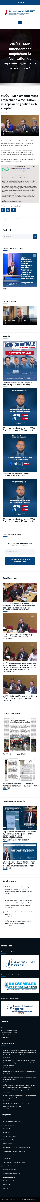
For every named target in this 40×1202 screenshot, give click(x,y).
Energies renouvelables (9, 218)
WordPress (15, 1199)
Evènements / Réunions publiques (12, 1162)
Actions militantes (8, 1125)
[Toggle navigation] (20, 22)
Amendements (18, 92)
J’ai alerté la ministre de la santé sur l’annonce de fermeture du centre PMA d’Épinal (20, 786)
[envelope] (13, 210)
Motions (5, 1166)
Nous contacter (5, 1037)
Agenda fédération (8, 1136)
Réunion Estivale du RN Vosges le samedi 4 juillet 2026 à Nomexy (17, 383)
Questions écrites (8, 1177)
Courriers (5, 1158)
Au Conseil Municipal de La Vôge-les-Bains (15, 1147)
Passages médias (8, 1170)
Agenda (5, 1132)
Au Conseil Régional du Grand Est (12, 1151)
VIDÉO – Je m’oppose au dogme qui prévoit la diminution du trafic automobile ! (18, 636)
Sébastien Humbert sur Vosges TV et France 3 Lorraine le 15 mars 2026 (19, 520)
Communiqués (7, 1155)
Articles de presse (8, 1144)
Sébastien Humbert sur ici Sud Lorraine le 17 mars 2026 (16, 474)
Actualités (6, 1129)
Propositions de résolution (10, 1173)
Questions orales (8, 1181)
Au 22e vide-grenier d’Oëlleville (16, 754)
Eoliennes (34, 218)
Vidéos (25, 92)
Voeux (4, 1188)
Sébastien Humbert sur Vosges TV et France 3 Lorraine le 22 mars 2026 (19, 429)
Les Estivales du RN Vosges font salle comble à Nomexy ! (19, 1071)
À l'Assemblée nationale (7, 92)
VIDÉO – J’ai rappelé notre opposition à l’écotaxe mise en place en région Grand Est (20, 698)
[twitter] (8, 210)
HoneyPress (27, 1199)
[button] (34, 255)
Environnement (23, 218)
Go (35, 236)
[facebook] (3, 210)
